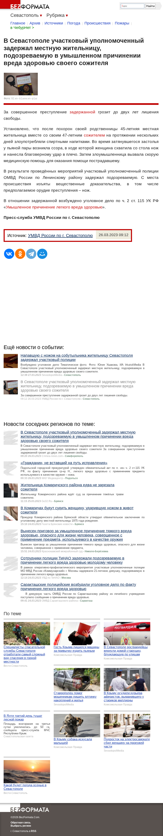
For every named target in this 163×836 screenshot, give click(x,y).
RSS (33, 831)
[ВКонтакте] (9, 254)
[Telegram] (31, 254)
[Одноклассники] (20, 254)
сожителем (94, 135)
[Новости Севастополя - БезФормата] (25, 5)
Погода (73, 23)
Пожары (122, 23)
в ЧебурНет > (22, 28)
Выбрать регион (21, 825)
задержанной (82, 112)
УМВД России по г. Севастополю (60, 235)
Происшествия (97, 23)
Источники (54, 23)
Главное (17, 23)
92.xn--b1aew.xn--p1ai (24, 98)
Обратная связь (21, 822)
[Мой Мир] (42, 254)
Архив (35, 23)
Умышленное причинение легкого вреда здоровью (54, 207)
